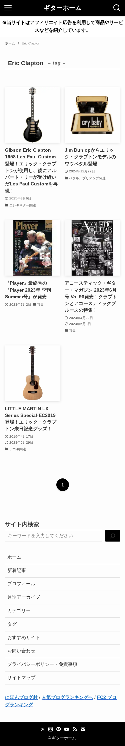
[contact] (83, 729)
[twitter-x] (43, 729)
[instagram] (51, 729)
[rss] (75, 729)
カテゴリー (19, 610)
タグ (12, 624)
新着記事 (16, 570)
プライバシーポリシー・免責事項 (42, 664)
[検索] (112, 536)
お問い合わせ (21, 650)
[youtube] (67, 729)
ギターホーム (63, 8)
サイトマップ (21, 677)
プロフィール (21, 583)
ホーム (14, 557)
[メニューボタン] (8, 8)
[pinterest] (59, 729)
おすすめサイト (23, 637)
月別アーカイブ (23, 597)
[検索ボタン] (117, 8)
